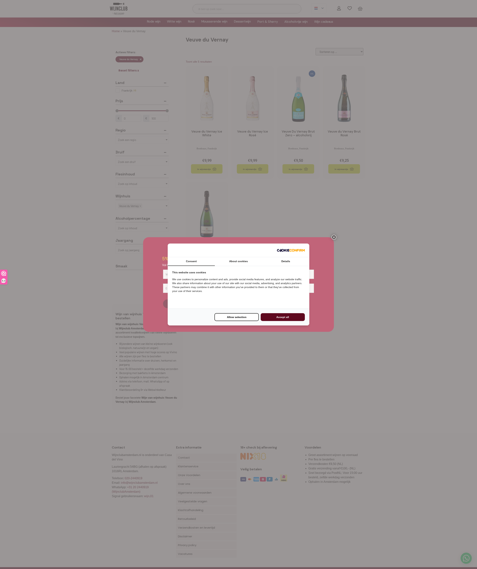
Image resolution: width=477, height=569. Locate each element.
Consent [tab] (191, 261)
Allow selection (237, 317)
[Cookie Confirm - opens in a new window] (291, 250)
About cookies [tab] (238, 261)
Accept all (282, 317)
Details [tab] (285, 261)
